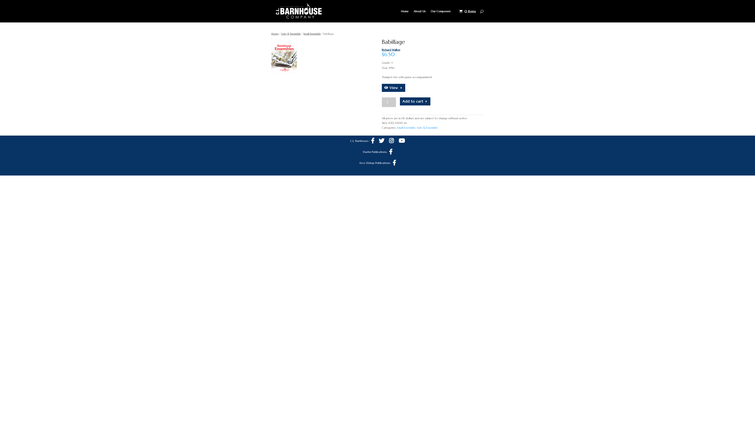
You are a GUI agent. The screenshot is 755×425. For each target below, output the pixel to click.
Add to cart (412, 101)
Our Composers (441, 11)
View (393, 87)
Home (405, 11)
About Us (420, 11)
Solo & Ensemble (291, 34)
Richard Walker (391, 50)
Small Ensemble (312, 34)
